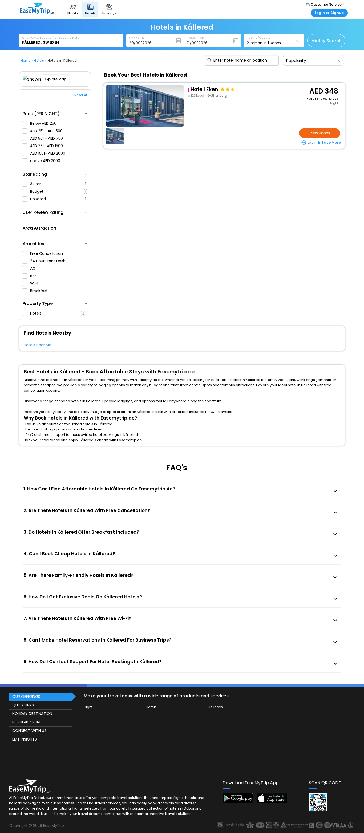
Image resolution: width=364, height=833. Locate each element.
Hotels (58, 313)
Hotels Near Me (37, 345)
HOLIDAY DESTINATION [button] (32, 713)
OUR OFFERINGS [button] (26, 696)
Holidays (215, 707)
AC (33, 268)
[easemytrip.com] (37, 14)
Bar (33, 275)
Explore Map (55, 79)
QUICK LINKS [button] (23, 705)
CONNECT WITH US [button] (29, 730)
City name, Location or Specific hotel (51, 37)
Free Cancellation (47, 253)
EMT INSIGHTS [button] (24, 739)
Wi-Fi (35, 283)
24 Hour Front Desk (48, 261)
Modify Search (326, 40)
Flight (88, 707)
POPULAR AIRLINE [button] (26, 722)
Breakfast (39, 290)
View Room (319, 133)
